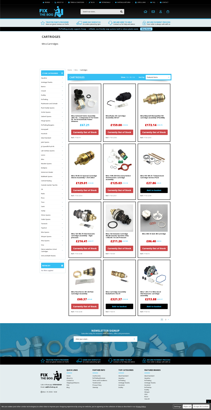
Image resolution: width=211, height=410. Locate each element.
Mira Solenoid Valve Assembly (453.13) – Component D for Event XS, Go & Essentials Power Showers (84, 118)
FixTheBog (44, 99)
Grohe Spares (46, 112)
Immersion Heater (47, 172)
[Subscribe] (134, 339)
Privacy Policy (97, 385)
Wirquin (147, 392)
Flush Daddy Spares (48, 108)
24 (134, 77)
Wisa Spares (45, 241)
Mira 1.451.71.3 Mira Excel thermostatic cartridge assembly (150, 293)
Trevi (42, 202)
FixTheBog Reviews (99, 378)
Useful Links (97, 376)
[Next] (168, 319)
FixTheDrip (147, 387)
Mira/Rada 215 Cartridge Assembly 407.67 (116, 117)
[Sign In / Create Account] (160, 11)
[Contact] (153, 12)
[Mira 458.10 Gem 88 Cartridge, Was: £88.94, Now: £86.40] (154, 218)
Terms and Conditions (100, 380)
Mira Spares (45, 232)
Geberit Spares (46, 116)
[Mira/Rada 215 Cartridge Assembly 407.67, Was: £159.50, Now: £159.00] (119, 100)
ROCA (146, 397)
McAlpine (44, 168)
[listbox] (158, 77)
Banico (43, 86)
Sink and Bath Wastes (48, 256)
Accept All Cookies (201, 406)
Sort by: (142, 77)
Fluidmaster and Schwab (49, 104)
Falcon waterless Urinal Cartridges (49, 250)
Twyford (44, 228)
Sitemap (95, 387)
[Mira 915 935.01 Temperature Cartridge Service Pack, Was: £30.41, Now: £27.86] (154, 160)
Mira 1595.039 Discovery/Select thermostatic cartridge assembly (118, 177)
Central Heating (46, 181)
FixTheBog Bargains (47, 125)
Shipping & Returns (73, 383)
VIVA (145, 394)
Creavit (43, 91)
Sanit (43, 206)
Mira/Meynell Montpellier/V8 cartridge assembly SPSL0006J (152, 117)
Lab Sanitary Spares (48, 151)
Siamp (43, 211)
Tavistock (44, 224)
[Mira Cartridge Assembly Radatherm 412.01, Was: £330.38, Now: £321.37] (119, 276)
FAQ (68, 385)
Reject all (187, 406)
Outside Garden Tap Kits (49, 185)
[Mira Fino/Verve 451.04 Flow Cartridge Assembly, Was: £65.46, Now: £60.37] (85, 276)
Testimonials (97, 383)
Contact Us (70, 380)
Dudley (43, 95)
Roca (42, 198)
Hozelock (44, 134)
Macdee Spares (46, 164)
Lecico (43, 155)
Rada (43, 194)
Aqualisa (44, 78)
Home (69, 376)
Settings (177, 406)
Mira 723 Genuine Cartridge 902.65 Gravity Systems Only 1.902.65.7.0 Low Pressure (117, 235)
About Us (70, 378)
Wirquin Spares (46, 236)
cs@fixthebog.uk (51, 387)
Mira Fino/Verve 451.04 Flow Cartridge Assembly (82, 293)
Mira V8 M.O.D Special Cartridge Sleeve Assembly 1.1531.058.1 (84, 177)
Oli (42, 189)
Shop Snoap (146, 29)
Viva (42, 245)
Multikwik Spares (46, 176)
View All (146, 399)
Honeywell (44, 129)
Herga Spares (45, 121)
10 (127, 77)
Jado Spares (45, 142)
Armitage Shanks (46, 82)
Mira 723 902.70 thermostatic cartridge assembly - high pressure (83, 235)
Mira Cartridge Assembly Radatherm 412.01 (116, 293)
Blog (68, 387)
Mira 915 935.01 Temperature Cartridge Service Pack (152, 177)
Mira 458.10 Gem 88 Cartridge (154, 234)
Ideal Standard (46, 138)
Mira (42, 159)
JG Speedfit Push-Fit (47, 146)
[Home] (145, 12)
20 (130, 77)
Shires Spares (46, 215)
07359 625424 (57, 385)
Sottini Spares (45, 219)
